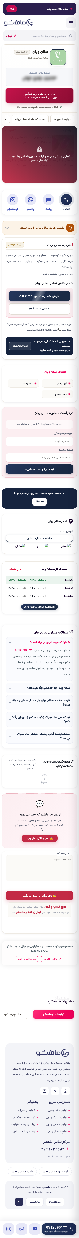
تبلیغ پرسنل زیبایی (57, 1132)
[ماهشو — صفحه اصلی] (18, 22)
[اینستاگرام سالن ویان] (8, 1229)
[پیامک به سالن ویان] (34, 1229)
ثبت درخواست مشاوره (39, 469)
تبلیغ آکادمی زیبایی (56, 1124)
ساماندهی (34, 1202)
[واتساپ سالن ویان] (21, 1229)
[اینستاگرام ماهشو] (44, 1091)
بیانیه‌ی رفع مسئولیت (23, 1124)
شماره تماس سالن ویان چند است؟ (50, 642)
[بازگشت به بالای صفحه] (19, 1202)
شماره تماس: (66, 450)
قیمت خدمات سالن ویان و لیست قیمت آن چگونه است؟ (41, 702)
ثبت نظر (39, 502)
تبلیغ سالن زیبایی (57, 1110)
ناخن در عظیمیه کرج (22, 1171)
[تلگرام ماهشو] (55, 1091)
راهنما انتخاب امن (27, 959)
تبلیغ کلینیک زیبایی (56, 1117)
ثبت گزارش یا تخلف (52, 959)
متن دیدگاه (63, 854)
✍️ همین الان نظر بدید (39, 838)
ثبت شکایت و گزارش (24, 1117)
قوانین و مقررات (26, 1110)
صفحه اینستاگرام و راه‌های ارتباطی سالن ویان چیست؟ (43, 736)
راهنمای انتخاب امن (24, 1132)
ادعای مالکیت (20, 346)
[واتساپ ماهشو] (65, 1091)
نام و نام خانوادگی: (63, 434)
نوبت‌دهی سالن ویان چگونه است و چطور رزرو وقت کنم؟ (41, 719)
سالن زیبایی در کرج (38, 58)
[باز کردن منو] (71, 22)
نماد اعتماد (55, 1202)
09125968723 (24, 650)
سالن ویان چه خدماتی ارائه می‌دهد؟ (48, 688)
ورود (11, 9)
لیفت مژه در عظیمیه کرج (55, 1171)
